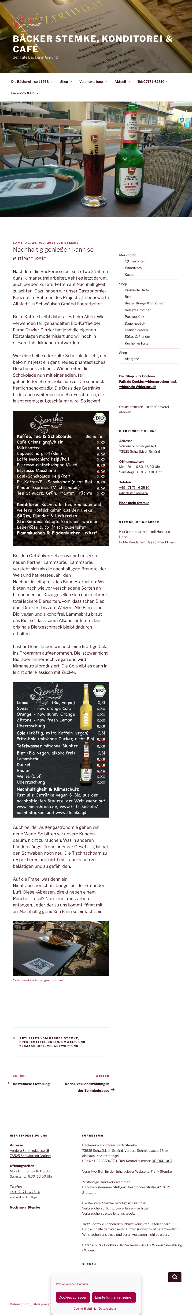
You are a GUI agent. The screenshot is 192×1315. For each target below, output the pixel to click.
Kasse (129, 275)
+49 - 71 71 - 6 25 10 (134, 487)
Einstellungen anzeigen (114, 1297)
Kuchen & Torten (137, 343)
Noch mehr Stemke (134, 503)
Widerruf (90, 1250)
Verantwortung (91, 81)
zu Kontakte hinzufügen (133, 493)
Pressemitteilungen (39, 1042)
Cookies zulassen (73, 1297)
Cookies (148, 376)
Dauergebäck (135, 323)
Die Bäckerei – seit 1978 (30, 81)
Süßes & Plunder (137, 336)
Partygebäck (134, 316)
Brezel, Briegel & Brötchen (144, 303)
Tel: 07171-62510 (151, 81)
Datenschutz (107, 1308)
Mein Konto (127, 255)
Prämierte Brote (137, 290)
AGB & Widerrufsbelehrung (161, 1245)
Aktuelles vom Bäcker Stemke (48, 1038)
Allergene (132, 359)
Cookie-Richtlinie (85, 1308)
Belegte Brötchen (138, 310)
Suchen (89, 1264)
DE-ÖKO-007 (162, 1161)
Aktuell (120, 81)
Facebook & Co (22, 93)
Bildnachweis (129, 1245)
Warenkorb (133, 268)
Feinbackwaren (136, 330)
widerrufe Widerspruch (137, 387)
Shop (64, 81)
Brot (128, 297)
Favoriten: (138, 261)
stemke (71, 242)
